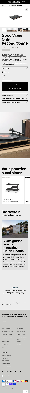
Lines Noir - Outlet (8, 199)
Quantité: (4, 75)
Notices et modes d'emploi (21, 340)
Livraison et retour (6, 355)
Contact (19, 344)
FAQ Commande (21, 331)
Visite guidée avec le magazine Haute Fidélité (13, 246)
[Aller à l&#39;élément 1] (4, 30)
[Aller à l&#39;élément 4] (20, 30)
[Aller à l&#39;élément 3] (14, 30)
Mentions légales (6, 363)
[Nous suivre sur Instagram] (7, 371)
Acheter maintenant (15, 88)
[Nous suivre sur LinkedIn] (15, 371)
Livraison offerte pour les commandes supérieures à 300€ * (15, 2)
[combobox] (25, 391)
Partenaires (5, 344)
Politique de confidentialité (5, 359)
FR (26, 391)
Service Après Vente (22, 337)
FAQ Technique (21, 334)
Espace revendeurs (7, 337)
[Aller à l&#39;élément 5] (25, 30)
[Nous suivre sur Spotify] (20, 371)
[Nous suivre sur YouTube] (11, 371)
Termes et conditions (7, 366)
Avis (3, 347)
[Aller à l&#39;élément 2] (9, 30)
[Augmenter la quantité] (10, 78)
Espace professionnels (5, 340)
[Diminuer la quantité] (4, 78)
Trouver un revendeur (7, 331)
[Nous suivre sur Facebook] (3, 371)
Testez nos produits (7, 334)
